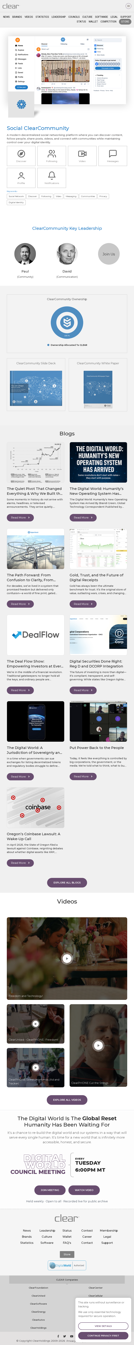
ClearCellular (95, 1295)
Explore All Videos (67, 1099)
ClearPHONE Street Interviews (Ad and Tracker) (34, 1081)
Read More (19, 517)
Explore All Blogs (67, 882)
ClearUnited (38, 1295)
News (6, 17)
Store (125, 21)
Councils (74, 17)
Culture (87, 17)
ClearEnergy (38, 1311)
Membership (109, 1230)
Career (87, 1236)
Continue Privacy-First (103, 1335)
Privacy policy (75, 1341)
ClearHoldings (38, 1327)
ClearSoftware (38, 1303)
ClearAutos (38, 1319)
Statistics (42, 17)
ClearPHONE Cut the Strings (89, 1083)
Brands (17, 17)
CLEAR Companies (67, 1279)
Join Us (109, 254)
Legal (114, 17)
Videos (29, 17)
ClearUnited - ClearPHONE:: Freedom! (33, 1039)
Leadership (59, 17)
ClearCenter (96, 1287)
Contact (87, 1242)
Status (81, 21)
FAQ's (67, 1242)
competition (108, 21)
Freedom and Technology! (26, 996)
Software (101, 17)
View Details (103, 1326)
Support (125, 17)
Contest (87, 1230)
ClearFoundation (38, 1287)
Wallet (93, 21)
